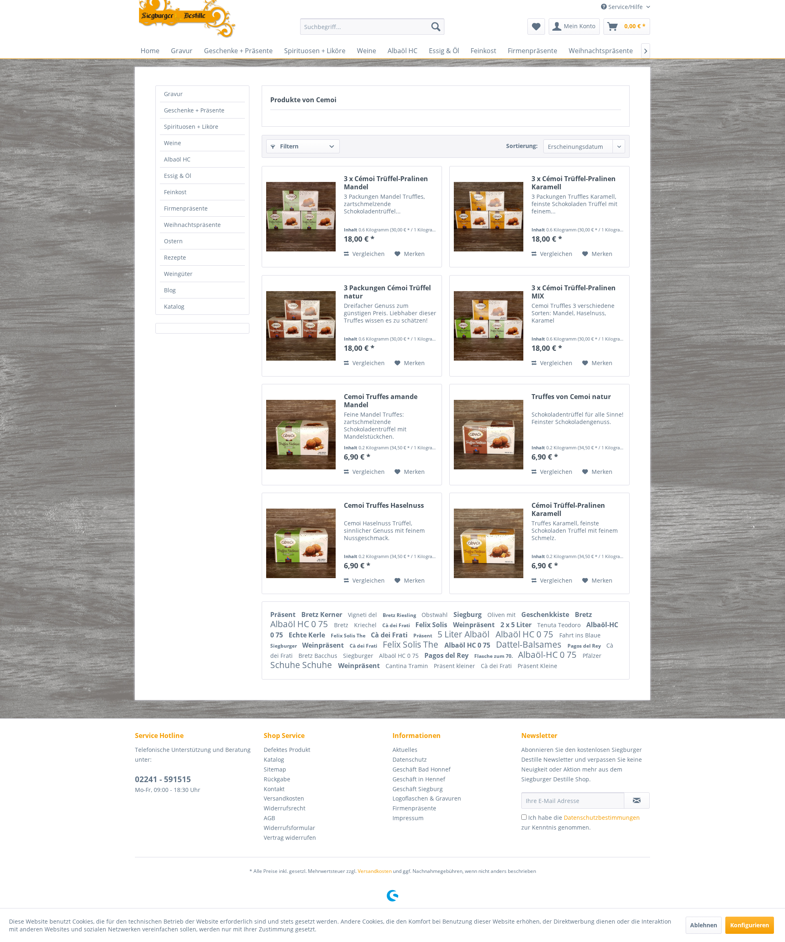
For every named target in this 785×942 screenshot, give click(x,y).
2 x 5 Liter (516, 624)
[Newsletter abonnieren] (637, 800)
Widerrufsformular (289, 828)
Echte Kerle (308, 634)
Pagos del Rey (584, 645)
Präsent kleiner (455, 666)
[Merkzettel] (536, 26)
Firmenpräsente (186, 208)
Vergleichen (368, 254)
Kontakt (274, 789)
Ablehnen (703, 925)
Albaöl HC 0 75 (300, 624)
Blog (170, 290)
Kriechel (366, 625)
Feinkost (175, 192)
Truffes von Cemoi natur (571, 396)
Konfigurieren (749, 925)
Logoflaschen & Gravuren (426, 798)
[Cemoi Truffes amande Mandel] (301, 434)
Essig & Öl (177, 175)
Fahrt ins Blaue (580, 635)
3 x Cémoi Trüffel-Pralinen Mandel (386, 183)
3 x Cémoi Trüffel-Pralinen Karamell (574, 183)
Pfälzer (592, 655)
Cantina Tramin (408, 666)
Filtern (288, 146)
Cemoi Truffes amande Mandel (380, 400)
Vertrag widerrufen (290, 837)
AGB (269, 818)
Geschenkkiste (546, 614)
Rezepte (175, 257)
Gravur (173, 94)
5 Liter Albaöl (464, 634)
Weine (172, 143)
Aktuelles (404, 750)
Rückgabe (277, 779)
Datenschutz (409, 759)
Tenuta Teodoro (559, 625)
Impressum (408, 818)
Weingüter (178, 274)
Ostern (173, 241)
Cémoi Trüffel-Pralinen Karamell (568, 509)
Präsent (283, 614)
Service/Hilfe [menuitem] (625, 7)
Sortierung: (522, 146)
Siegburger (284, 645)
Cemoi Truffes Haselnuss (384, 505)
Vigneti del (363, 615)
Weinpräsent (474, 624)
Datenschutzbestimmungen (602, 817)
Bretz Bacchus (318, 655)
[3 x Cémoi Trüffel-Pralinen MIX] (488, 326)
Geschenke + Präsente (194, 110)
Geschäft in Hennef (418, 779)
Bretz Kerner (322, 614)
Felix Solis (432, 624)
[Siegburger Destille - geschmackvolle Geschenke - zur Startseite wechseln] (187, 19)
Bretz (583, 614)
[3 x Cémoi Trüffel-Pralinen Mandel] (301, 217)
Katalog (174, 306)
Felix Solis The (349, 635)
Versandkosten (284, 798)
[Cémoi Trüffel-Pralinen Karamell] (488, 543)
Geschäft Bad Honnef (421, 769)
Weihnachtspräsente (192, 225)
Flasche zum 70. (494, 656)
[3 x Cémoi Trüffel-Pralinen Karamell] (488, 217)
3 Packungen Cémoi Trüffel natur (387, 292)
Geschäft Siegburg (417, 789)
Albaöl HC (177, 159)
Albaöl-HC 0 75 (548, 654)
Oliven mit (502, 615)
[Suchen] (435, 26)
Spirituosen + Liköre (191, 126)
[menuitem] (372, 26)
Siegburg (468, 614)
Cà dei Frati (396, 625)
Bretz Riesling (400, 615)
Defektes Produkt (287, 750)
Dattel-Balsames (529, 644)
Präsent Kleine (537, 666)
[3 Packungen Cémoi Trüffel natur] (301, 326)
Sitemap (275, 769)
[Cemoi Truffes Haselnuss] (301, 543)
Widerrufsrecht (284, 808)
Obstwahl (435, 615)
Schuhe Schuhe (302, 665)
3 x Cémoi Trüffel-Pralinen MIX (574, 292)
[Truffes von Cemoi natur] (488, 434)
